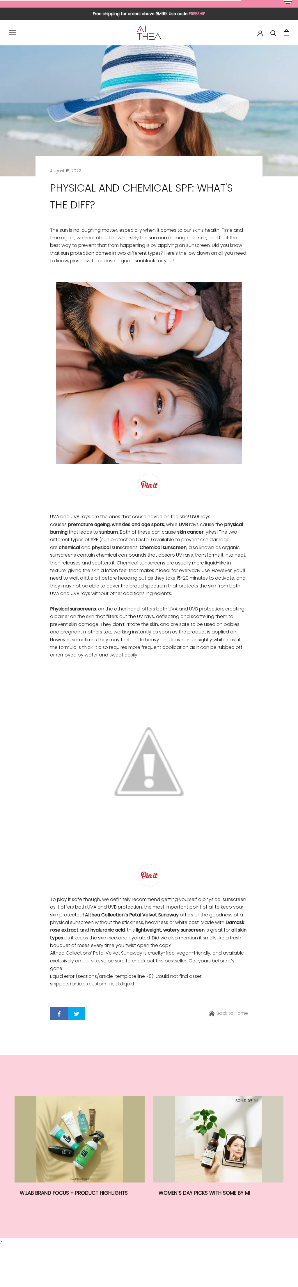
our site (90, 960)
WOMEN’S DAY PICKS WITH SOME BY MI (204, 1192)
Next (281, 17)
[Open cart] (286, 32)
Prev (262, 17)
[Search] (273, 33)
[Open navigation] (12, 32)
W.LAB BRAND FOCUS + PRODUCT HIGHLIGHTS (74, 1192)
